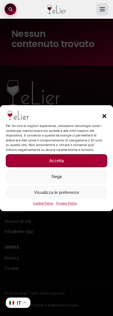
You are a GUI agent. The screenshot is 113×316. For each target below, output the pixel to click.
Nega (57, 176)
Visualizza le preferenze (56, 192)
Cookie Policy (43, 203)
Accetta (56, 160)
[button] (104, 116)
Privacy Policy (66, 203)
